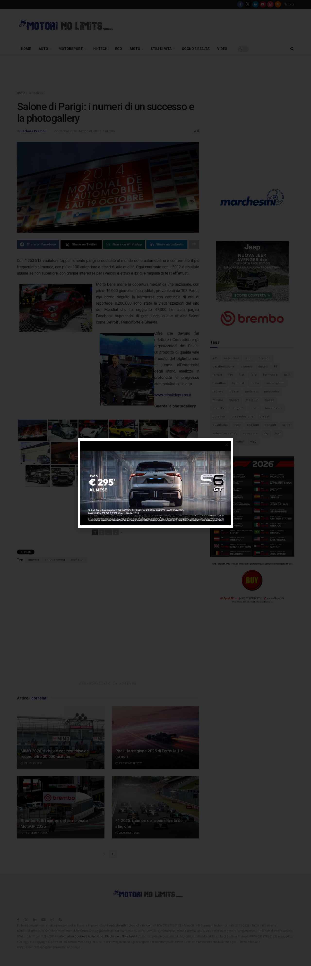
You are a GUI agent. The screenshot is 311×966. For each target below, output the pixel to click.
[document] (155, 483)
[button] (226, 445)
